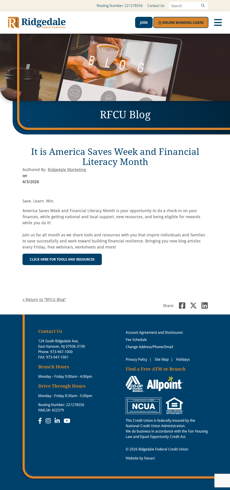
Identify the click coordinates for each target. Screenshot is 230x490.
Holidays (183, 359)
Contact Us (155, 5)
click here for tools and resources (62, 259)
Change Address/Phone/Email (149, 346)
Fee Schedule (136, 339)
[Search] (203, 6)
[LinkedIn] (58, 420)
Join (144, 22)
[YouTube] (67, 420)
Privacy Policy (136, 359)
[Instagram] (49, 420)
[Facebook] (40, 420)
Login (182, 22)
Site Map (162, 359)
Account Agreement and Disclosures (154, 332)
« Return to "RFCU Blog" (44, 299)
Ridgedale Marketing (67, 169)
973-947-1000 (61, 351)
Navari (149, 458)
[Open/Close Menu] (218, 22)
